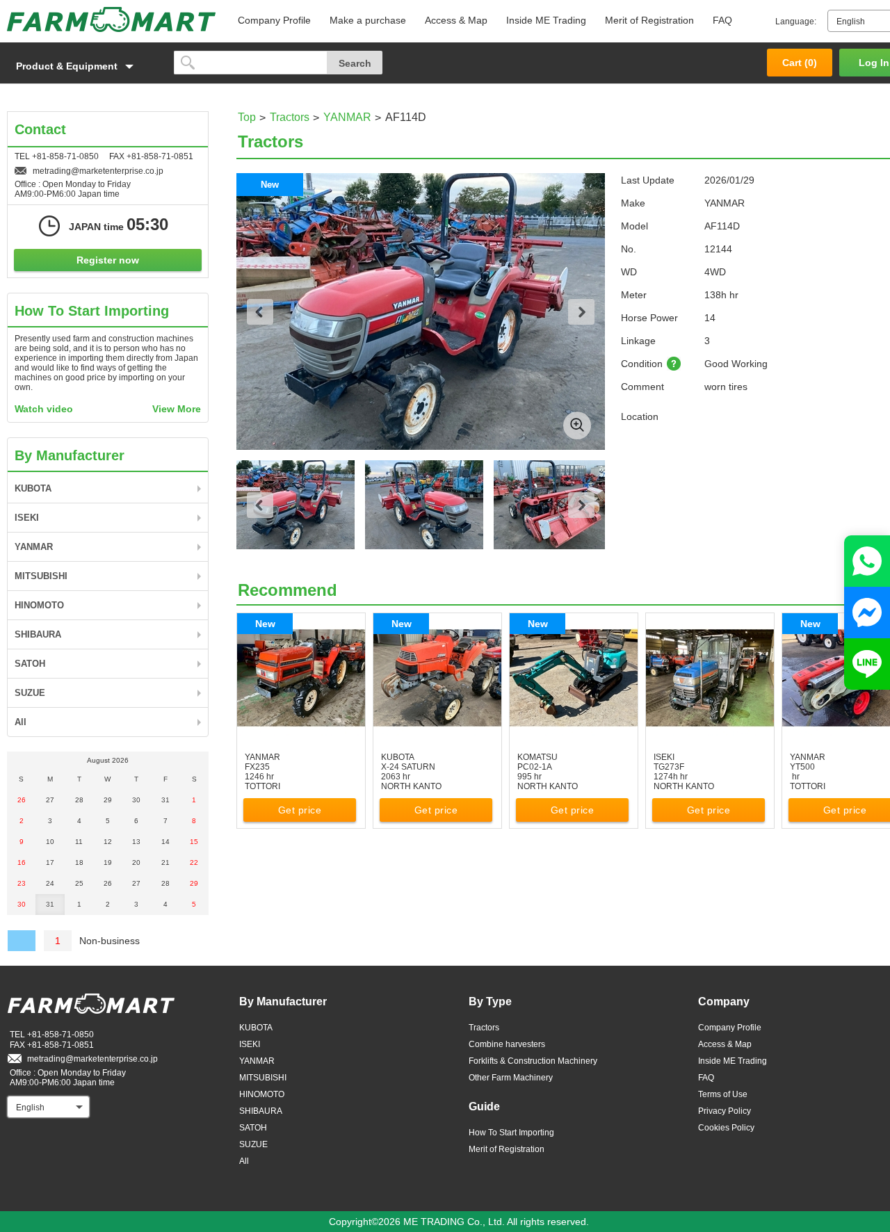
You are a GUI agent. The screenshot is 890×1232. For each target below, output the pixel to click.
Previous (260, 312)
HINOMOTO (39, 605)
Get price (300, 810)
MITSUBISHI (41, 576)
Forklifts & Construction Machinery (533, 1061)
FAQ (722, 20)
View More (176, 408)
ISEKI (27, 517)
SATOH (30, 663)
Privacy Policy (724, 1111)
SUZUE (30, 693)
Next (581, 312)
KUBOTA (33, 488)
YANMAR (347, 117)
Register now (107, 260)
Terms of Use (722, 1094)
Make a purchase (368, 20)
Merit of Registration (649, 20)
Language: (795, 21)
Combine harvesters (507, 1044)
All (20, 722)
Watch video (44, 408)
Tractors (289, 117)
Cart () (799, 62)
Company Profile (274, 20)
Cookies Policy (726, 1128)
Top (247, 117)
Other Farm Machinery (511, 1078)
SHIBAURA (38, 634)
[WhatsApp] (867, 561)
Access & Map (456, 20)
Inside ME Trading (546, 20)
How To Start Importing (511, 1132)
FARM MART (111, 19)
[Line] (867, 664)
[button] (83, 66)
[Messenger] (867, 612)
